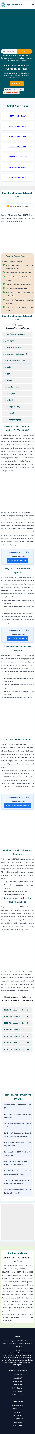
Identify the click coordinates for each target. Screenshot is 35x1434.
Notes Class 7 (17, 1378)
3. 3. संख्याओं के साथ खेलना (12, 348)
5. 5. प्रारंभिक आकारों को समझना (14, 361)
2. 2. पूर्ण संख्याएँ (8, 341)
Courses (17, 1350)
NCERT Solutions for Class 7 (15, 1016)
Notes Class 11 (18, 1391)
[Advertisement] (17, 28)
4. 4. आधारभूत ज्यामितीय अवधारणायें (15, 354)
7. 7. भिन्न (6, 374)
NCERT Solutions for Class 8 (15, 1023)
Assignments (17, 1422)
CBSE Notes (17, 1409)
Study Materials (17, 1415)
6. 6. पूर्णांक (7, 367)
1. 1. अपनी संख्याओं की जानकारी (14, 334)
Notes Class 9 (17, 1385)
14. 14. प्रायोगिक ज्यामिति (12, 420)
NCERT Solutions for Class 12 (16, 1049)
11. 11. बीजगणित (9, 400)
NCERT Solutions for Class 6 (15, 1010)
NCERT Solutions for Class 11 (16, 1043)
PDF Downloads (17, 1419)
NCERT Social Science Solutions (17, 805)
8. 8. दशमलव (7, 380)
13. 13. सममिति (8, 413)
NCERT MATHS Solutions (17, 560)
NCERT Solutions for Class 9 (15, 1030)
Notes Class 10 (17, 1388)
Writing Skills (17, 1425)
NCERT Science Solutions (17, 638)
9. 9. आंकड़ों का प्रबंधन (11, 387)
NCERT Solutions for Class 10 (16, 1036)
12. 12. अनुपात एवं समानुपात (12, 407)
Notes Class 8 (17, 1381)
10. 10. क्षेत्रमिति (9, 394)
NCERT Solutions (18, 1405)
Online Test (17, 1412)
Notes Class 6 (17, 1375)
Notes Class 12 (17, 1394)
